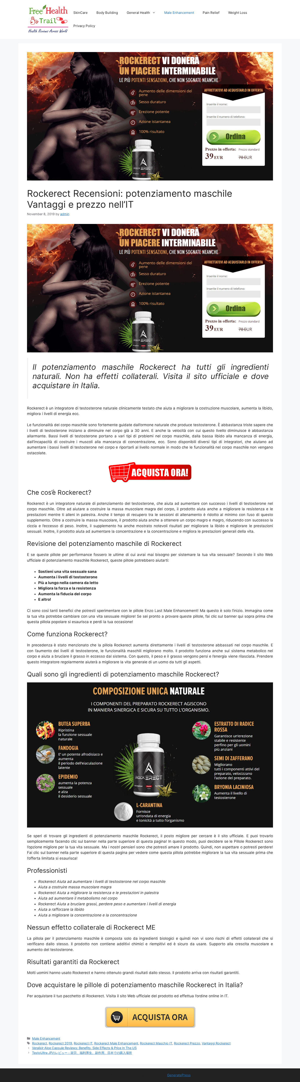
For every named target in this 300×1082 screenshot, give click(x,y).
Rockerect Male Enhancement (116, 1043)
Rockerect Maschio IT (156, 1043)
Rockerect (39, 1043)
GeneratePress (179, 1075)
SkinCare (80, 13)
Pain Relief (211, 13)
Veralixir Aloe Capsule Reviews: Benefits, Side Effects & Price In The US (84, 1048)
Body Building (107, 13)
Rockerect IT (83, 1043)
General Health (138, 13)
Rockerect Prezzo (187, 1043)
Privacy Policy (84, 26)
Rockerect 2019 (60, 1043)
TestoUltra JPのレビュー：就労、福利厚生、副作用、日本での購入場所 (82, 1053)
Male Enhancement (179, 13)
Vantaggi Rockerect (216, 1043)
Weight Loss (237, 13)
